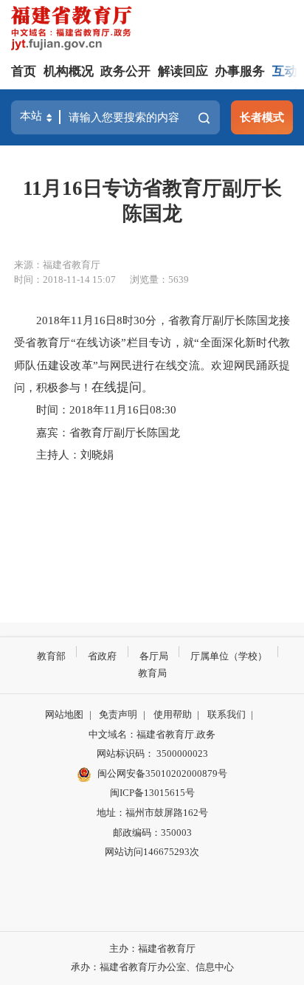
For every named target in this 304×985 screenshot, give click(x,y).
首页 (23, 71)
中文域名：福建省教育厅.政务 (152, 734)
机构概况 (69, 71)
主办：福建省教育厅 (152, 948)
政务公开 (125, 71)
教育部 (51, 656)
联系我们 (226, 714)
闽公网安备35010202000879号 (162, 773)
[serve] (74, 30)
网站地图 (64, 714)
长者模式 (262, 117)
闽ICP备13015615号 (152, 792)
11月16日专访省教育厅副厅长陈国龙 (152, 200)
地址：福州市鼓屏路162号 (152, 812)
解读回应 (183, 71)
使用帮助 (172, 714)
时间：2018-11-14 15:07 (65, 279)
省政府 (102, 656)
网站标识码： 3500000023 (152, 753)
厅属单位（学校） (228, 656)
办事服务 (240, 71)
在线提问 (116, 387)
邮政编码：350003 (152, 832)
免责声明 (118, 714)
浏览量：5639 (159, 279)
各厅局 (153, 656)
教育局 (152, 673)
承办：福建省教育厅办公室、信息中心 (152, 966)
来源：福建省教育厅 (57, 264)
